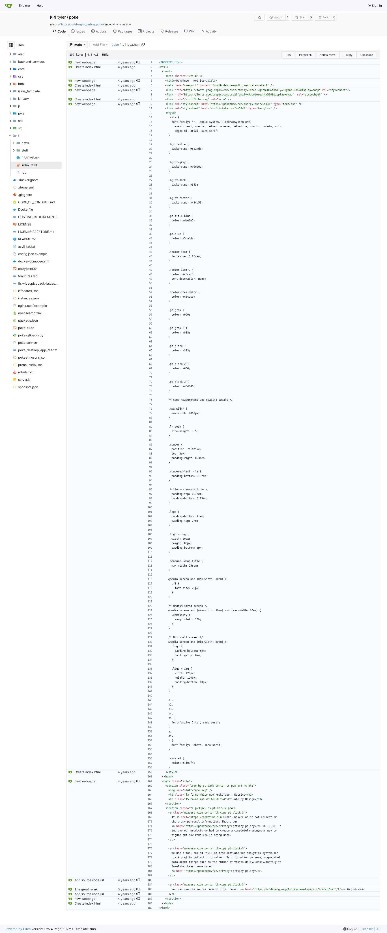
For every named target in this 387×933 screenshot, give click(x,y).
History (348, 54)
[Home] (8, 6)
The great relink (86, 889)
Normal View (327, 54)
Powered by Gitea (17, 929)
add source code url (89, 880)
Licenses (367, 929)
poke (74, 17)
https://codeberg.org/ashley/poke (82, 24)
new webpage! (85, 62)
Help (40, 5)
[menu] (350, 929)
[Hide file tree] (11, 45)
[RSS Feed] (259, 17)
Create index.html (88, 67)
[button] (138, 62)
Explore (24, 5)
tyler (61, 17)
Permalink (305, 54)
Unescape (366, 54)
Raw (288, 54)
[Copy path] (143, 44)
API (378, 929)
